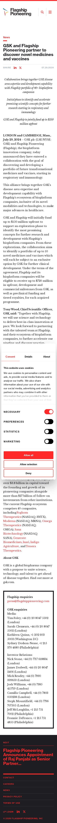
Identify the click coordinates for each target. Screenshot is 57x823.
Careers (8, 784)
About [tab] (46, 356)
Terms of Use (11, 803)
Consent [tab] (10, 356)
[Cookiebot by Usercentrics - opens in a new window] (40, 348)
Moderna (9, 521)
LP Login (8, 812)
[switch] (48, 421)
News (6, 37)
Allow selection (28, 464)
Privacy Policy (12, 796)
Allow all (28, 455)
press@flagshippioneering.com (28, 601)
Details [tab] (28, 356)
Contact (8, 777)
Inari (26, 542)
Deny (28, 473)
